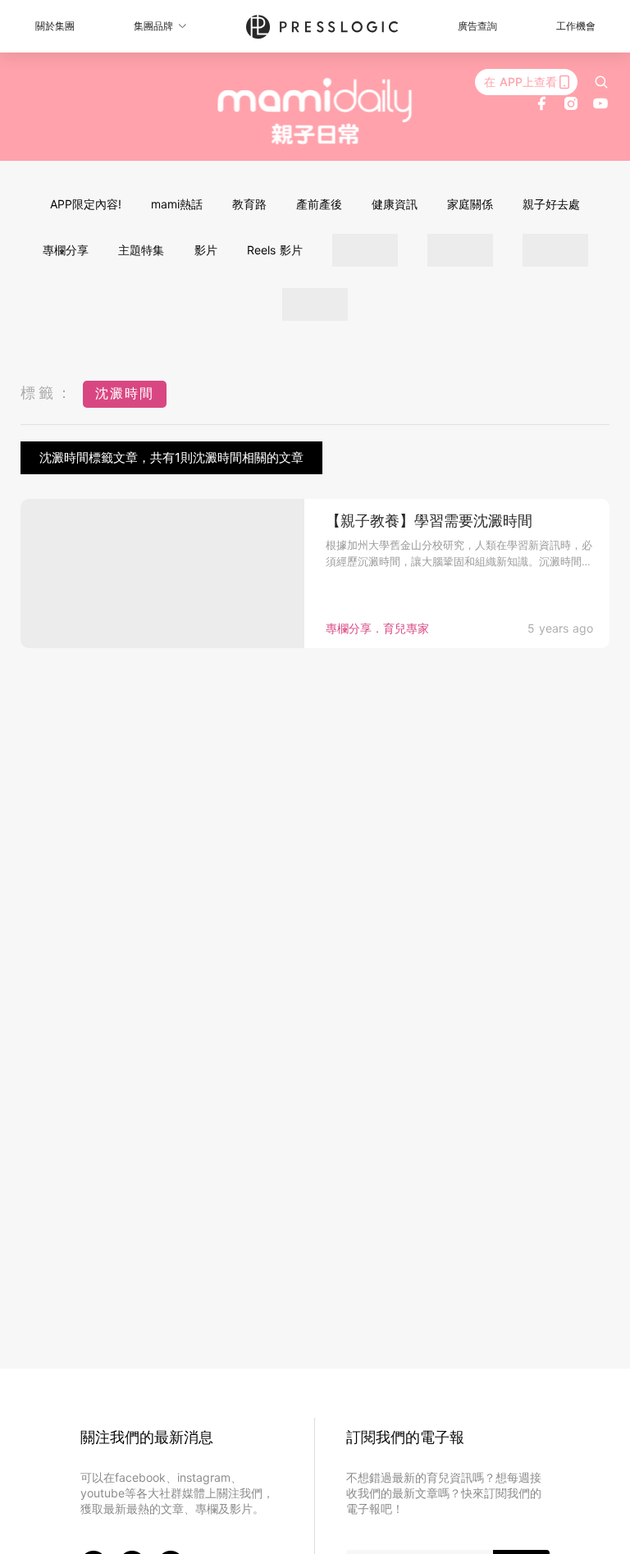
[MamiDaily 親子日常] (315, 110)
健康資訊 (395, 204)
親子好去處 (551, 204)
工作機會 (576, 26)
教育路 (249, 204)
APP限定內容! (85, 204)
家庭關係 (470, 204)
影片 (205, 250)
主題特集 (141, 250)
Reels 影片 (275, 250)
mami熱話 (177, 204)
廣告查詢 (477, 26)
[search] (601, 82)
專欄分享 (66, 250)
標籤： (48, 392)
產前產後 (319, 204)
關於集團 (55, 26)
